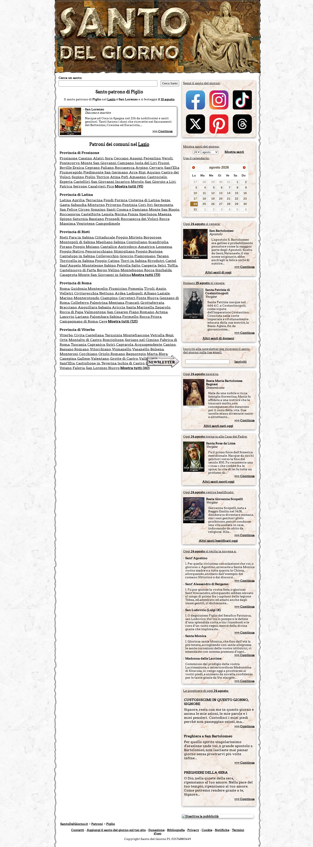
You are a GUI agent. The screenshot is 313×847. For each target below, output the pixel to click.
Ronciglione (113, 340)
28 (204, 182)
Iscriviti (240, 361)
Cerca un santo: (70, 78)
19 (213, 198)
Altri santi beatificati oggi (218, 540)
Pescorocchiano (99, 251)
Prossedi (112, 219)
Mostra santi (234, 151)
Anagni (135, 158)
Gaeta (65, 205)
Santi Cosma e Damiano (127, 209)
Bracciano (68, 307)
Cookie (207, 830)
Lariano (82, 317)
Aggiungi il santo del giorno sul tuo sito (116, 830)
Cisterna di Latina (144, 200)
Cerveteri (127, 298)
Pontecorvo (70, 163)
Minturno (96, 205)
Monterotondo (86, 298)
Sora (109, 158)
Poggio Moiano (86, 247)
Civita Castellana (89, 335)
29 (213, 182)
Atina (115, 177)
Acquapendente (148, 344)
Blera (163, 354)
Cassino (85, 158)
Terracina (94, 200)
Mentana (116, 303)
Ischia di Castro (131, 363)
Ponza (133, 214)
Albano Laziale (157, 293)
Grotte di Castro (124, 359)
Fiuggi (163, 163)
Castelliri (81, 182)
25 (204, 204)
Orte (63, 340)
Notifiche (222, 830)
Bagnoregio (136, 354)
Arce (133, 172)
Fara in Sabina (81, 237)
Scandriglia (158, 242)
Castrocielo (157, 177)
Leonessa (164, 247)
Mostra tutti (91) (129, 186)
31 (228, 182)
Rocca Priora (150, 317)
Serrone (80, 186)
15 (236, 193)
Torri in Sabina (133, 261)
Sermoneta (163, 205)
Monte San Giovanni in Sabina (104, 275)
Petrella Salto (128, 265)
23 (245, 198)
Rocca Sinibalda (158, 270)
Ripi (142, 172)
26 (213, 204)
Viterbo (66, 335)
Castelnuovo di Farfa (78, 270)
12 (213, 193)
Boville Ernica (72, 168)
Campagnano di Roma (79, 321)
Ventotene (85, 224)
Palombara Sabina (105, 317)
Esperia (66, 182)
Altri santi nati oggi (218, 426)
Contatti (77, 830)
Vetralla (157, 335)
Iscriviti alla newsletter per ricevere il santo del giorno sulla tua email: (216, 350)
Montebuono (132, 270)
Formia (121, 200)
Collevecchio (107, 256)
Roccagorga (70, 214)
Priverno (113, 205)
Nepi (169, 335)
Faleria (79, 368)
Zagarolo (162, 307)
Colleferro (80, 303)
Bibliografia (176, 830)
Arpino (141, 168)
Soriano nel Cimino (142, 340)
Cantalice (108, 247)
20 (221, 198)
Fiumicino (118, 289)
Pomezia (135, 289)
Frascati (132, 303)
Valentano (100, 359)
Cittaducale (105, 237)
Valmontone (95, 312)
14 (228, 193)
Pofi (124, 177)
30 (221, 182)
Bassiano (96, 219)
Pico (110, 186)
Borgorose (152, 237)
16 (245, 193)
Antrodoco (127, 247)
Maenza (164, 214)
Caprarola (124, 344)
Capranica (96, 344)
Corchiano (88, 354)
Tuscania (78, 344)
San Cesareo (117, 312)
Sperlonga (148, 214)
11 (204, 193)
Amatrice (146, 247)
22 (236, 198)
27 (195, 182)
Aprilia (78, 200)
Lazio (111, 99)
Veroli (167, 158)
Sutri (110, 344)
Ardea (120, 293)
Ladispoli (134, 293)
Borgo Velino (108, 270)
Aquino (153, 172)
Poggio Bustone (149, 251)
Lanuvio (67, 317)
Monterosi (69, 354)
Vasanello (140, 349)
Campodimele (108, 224)
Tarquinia (113, 335)
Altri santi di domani (218, 338)
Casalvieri (97, 186)
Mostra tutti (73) (146, 275)
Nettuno (106, 293)
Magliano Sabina (110, 242)
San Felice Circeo (75, 209)
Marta (152, 354)
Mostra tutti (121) (123, 321)
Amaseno (137, 177)
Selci (162, 265)
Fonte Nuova (147, 298)
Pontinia (129, 205)
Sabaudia (78, 205)
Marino (66, 298)
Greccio (126, 256)
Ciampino (109, 298)
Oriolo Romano (111, 354)
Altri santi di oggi (218, 272)
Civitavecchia (86, 293)
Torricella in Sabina (77, 261)
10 (195, 193)
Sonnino (98, 209)
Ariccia (118, 307)
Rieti (64, 237)
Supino (78, 177)
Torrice (102, 177)
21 (228, 198)
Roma (65, 289)
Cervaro (156, 168)
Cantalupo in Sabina (77, 256)
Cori (142, 205)
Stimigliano (124, 251)
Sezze (165, 200)
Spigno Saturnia (74, 219)
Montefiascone (136, 335)
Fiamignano (144, 256)
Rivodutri (156, 261)
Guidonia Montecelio (89, 289)
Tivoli (149, 289)
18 (204, 198)
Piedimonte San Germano (105, 172)
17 (195, 198)
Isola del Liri (146, 163)
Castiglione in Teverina (96, 363)
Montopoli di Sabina (77, 242)
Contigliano (136, 242)
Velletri (66, 293)
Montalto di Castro (85, 340)
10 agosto (168, 99)
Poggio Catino (107, 261)
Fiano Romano (141, 312)
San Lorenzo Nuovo (103, 368)
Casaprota (68, 275)
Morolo (137, 182)
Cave (103, 321)
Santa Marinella (140, 307)
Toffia (172, 265)
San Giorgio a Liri (160, 182)
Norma (121, 214)
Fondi (108, 200)
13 (221, 193)
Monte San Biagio (164, 209)
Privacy (193, 830)
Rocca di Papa (71, 312)
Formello (130, 317)
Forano (66, 247)
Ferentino (152, 158)
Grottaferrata (152, 303)
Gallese (83, 359)
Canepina (68, 359)
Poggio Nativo (72, 251)
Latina (65, 200)
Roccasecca (124, 168)
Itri (150, 205)
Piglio (90, 177)
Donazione (156, 830)
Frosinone (68, 158)
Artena (161, 312)
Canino (169, 344)
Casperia (148, 265)
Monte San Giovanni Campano (107, 163)
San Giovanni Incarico (110, 182)
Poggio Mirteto (129, 237)
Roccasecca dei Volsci (139, 219)
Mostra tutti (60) (135, 368)
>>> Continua (162, 131)
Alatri (98, 158)
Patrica (66, 186)
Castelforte (91, 214)
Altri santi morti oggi (218, 481)
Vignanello (121, 349)
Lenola (107, 214)
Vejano (66, 368)
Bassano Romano (74, 349)
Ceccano (121, 158)
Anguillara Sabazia (94, 307)
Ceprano (92, 168)
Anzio (161, 289)
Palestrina (99, 303)
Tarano (162, 256)
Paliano (107, 168)
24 (195, 204)
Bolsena (157, 349)
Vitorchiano (100, 349)
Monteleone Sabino (99, 265)
